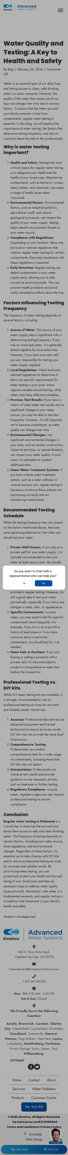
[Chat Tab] (34, 577)
